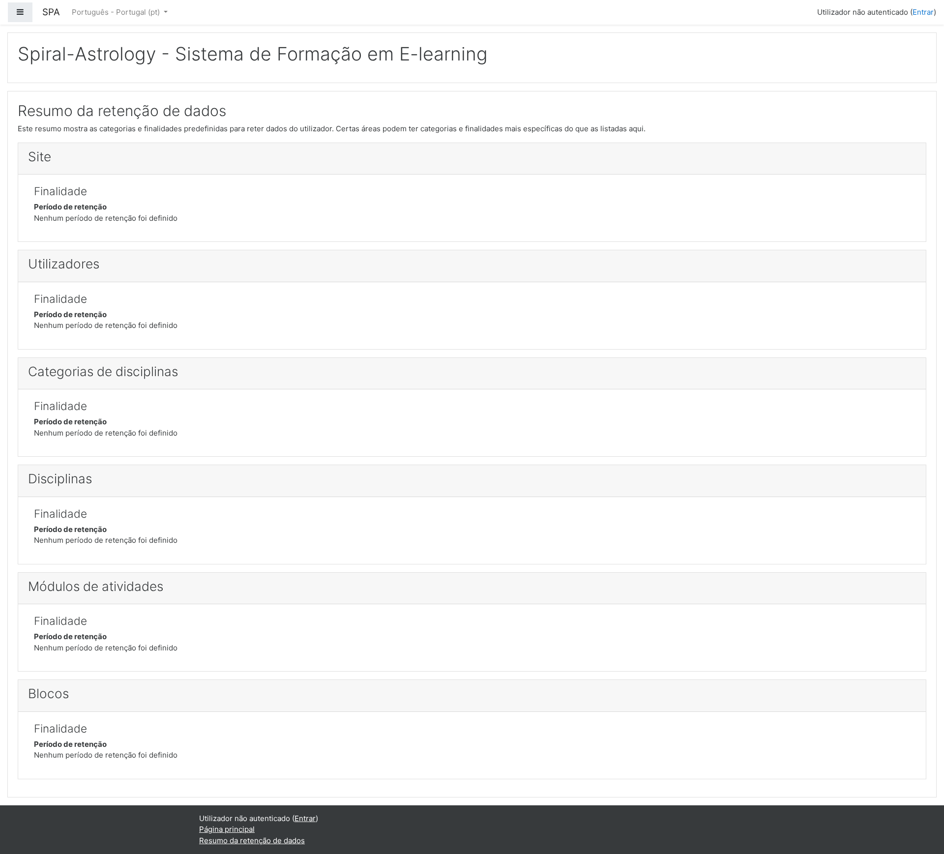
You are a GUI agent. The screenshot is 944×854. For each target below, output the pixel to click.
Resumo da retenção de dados (252, 840)
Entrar (923, 12)
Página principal (227, 829)
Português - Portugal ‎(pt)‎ (117, 12)
